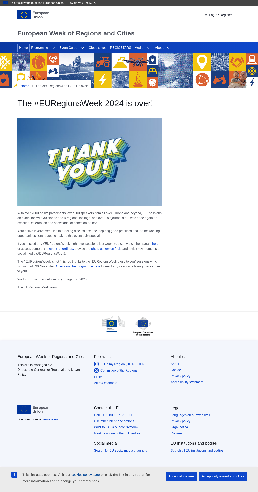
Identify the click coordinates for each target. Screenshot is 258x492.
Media (139, 47)
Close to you (98, 47)
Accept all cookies (182, 476)
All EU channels (105, 383)
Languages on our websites (190, 415)
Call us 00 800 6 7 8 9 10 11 (114, 415)
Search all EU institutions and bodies (197, 450)
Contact (176, 370)
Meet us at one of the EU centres (117, 433)
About (159, 47)
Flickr (98, 377)
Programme (39, 47)
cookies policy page (85, 474)
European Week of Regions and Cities (51, 356)
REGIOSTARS (120, 47)
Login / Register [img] (220, 15)
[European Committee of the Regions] (141, 337)
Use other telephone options (114, 421)
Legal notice (179, 427)
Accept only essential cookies (223, 476)
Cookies (176, 433)
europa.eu (50, 419)
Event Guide (68, 47)
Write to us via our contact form (116, 427)
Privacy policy (180, 376)
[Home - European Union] (33, 14)
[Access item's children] (53, 47)
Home (23, 47)
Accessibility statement (187, 382)
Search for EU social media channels (120, 450)
